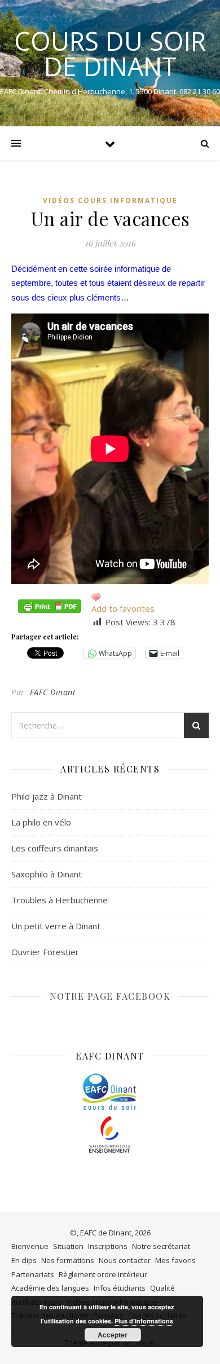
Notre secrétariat (161, 1246)
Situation (68, 1246)
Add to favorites (123, 608)
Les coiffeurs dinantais (54, 848)
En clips (24, 1260)
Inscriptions (107, 1246)
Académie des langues (50, 1288)
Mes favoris (175, 1260)
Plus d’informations (144, 1321)
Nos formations (67, 1260)
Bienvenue (30, 1246)
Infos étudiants (120, 1288)
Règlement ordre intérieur (103, 1274)
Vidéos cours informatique (110, 200)
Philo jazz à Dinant (46, 796)
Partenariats (32, 1274)
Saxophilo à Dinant (46, 874)
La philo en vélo (41, 822)
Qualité (162, 1288)
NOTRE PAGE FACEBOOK (110, 996)
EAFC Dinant (53, 692)
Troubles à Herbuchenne (59, 900)
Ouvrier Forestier (45, 951)
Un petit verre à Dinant (55, 926)
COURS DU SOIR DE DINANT (110, 53)
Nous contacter (125, 1260)
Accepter (112, 1335)
